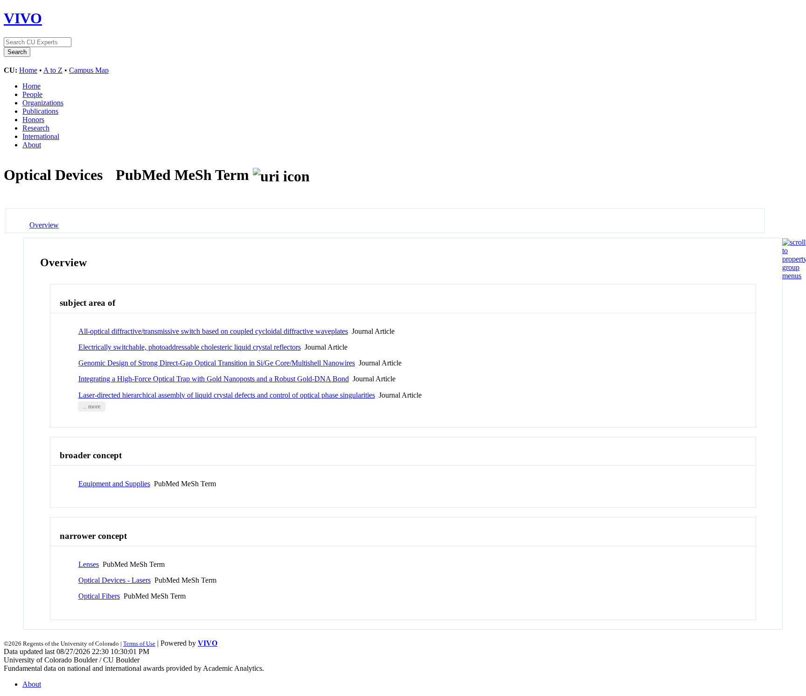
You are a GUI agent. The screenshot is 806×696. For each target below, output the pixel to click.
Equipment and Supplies (114, 484)
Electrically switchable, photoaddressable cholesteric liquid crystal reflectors (189, 347)
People (32, 94)
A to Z (53, 70)
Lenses (88, 564)
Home (28, 70)
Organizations (42, 103)
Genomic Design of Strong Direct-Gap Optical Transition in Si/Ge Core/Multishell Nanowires (216, 363)
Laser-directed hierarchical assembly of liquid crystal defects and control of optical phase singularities (226, 395)
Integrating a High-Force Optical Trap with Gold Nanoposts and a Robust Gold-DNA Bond (213, 379)
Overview (44, 225)
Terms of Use (139, 643)
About (31, 145)
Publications (40, 111)
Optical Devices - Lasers (114, 580)
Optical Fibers (99, 596)
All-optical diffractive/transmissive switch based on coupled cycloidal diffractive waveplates (213, 331)
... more (92, 406)
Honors (33, 120)
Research (35, 128)
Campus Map (89, 70)
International (40, 136)
